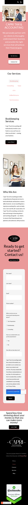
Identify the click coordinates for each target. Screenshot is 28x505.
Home (14, 464)
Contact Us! (14, 62)
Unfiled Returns (14, 95)
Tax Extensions (14, 100)
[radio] (14, 340)
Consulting (10, 86)
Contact (14, 467)
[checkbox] (14, 325)
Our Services (14, 56)
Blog (14, 473)
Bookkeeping (14, 81)
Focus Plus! (23, 456)
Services (14, 470)
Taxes (19, 86)
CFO (14, 90)
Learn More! (11, 142)
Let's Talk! (14, 427)
